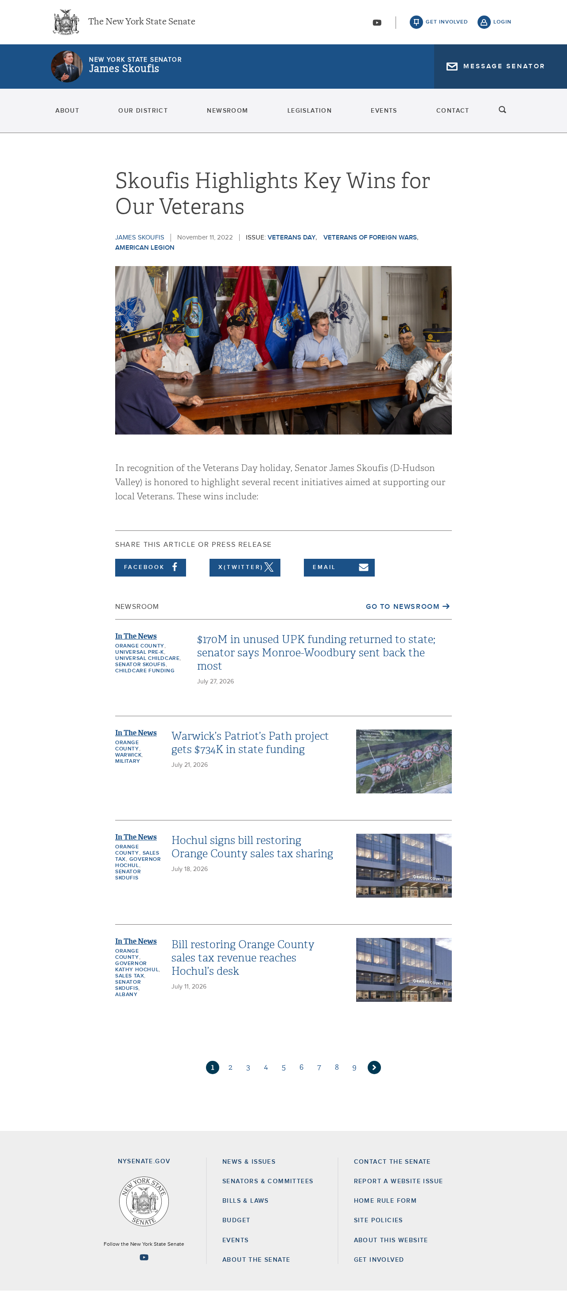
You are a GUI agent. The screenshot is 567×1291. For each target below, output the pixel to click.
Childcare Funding (145, 671)
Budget (236, 1220)
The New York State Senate (141, 22)
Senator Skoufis (140, 664)
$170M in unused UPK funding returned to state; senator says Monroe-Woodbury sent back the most (316, 653)
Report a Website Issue (398, 1181)
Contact (453, 111)
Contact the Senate (392, 1162)
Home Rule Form (385, 1201)
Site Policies (378, 1220)
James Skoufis (124, 69)
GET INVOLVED (379, 1260)
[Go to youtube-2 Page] (144, 1257)
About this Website (391, 1240)
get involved (447, 22)
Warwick (128, 755)
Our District (143, 111)
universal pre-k (139, 652)
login (502, 22)
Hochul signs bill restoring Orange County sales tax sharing (252, 847)
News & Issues (249, 1162)
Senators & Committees (267, 1181)
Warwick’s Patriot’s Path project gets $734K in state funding (250, 743)
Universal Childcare (147, 658)
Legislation (309, 111)
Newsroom (227, 111)
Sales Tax (129, 976)
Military (127, 761)
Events (384, 111)
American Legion (145, 247)
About (67, 111)
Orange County (139, 646)
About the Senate (256, 1260)
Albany (126, 994)
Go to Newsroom (402, 606)
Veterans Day (291, 237)
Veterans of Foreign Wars (370, 237)
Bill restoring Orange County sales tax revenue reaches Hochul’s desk (243, 958)
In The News (136, 636)
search (502, 111)
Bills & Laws (245, 1201)
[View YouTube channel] (377, 22)
